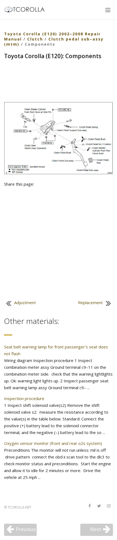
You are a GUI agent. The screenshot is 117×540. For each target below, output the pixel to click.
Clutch (35, 39)
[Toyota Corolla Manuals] (27, 9)
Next (95, 529)
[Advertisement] (58, 81)
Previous (26, 529)
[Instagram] (108, 506)
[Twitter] (99, 506)
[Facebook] (89, 506)
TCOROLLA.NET (19, 507)
